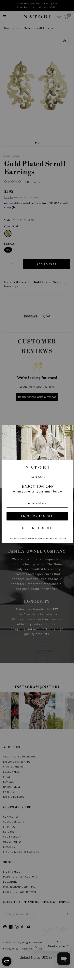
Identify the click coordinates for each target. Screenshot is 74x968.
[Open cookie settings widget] (6, 961)
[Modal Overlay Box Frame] (37, 484)
